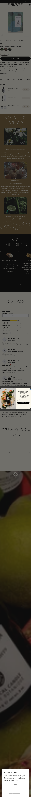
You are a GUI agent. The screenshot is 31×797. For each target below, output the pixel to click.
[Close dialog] (30, 389)
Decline (15, 789)
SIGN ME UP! (23, 402)
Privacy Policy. (14, 780)
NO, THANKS (23, 405)
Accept (15, 784)
